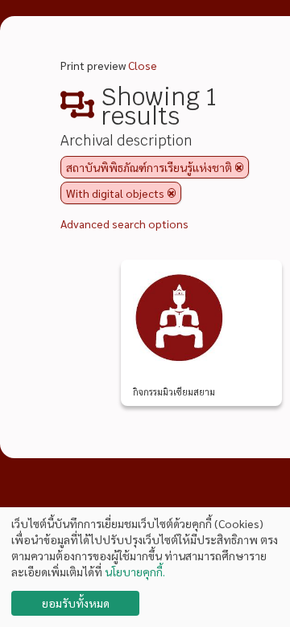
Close (142, 65)
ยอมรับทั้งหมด (76, 603)
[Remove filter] (239, 167)
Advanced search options (124, 223)
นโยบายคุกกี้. (135, 571)
